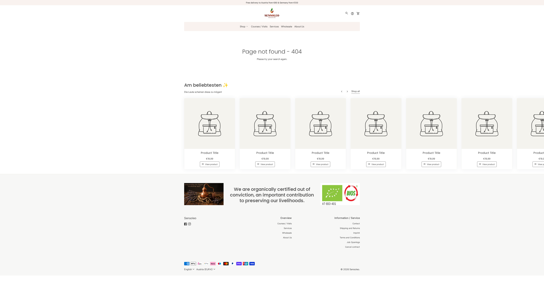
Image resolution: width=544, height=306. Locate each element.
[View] (209, 123)
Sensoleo (190, 218)
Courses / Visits (259, 26)
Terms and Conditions (350, 237)
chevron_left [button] (341, 91)
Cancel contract (352, 247)
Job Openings (353, 242)
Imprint (356, 233)
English (189, 269)
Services (274, 26)
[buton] (189, 269)
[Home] (272, 13)
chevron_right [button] (347, 91)
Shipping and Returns (350, 228)
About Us (299, 26)
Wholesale (286, 26)
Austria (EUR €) (206, 269)
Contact (356, 223)
